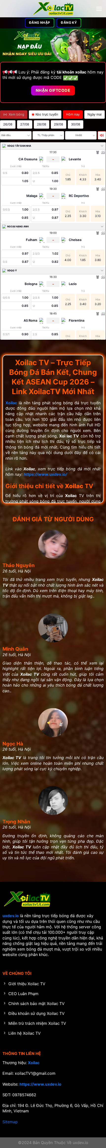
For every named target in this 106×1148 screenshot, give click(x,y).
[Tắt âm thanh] (102, 135)
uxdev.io (10, 915)
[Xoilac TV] (53, 8)
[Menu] (99, 8)
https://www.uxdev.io (40, 1084)
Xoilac (11, 402)
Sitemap (10, 1121)
